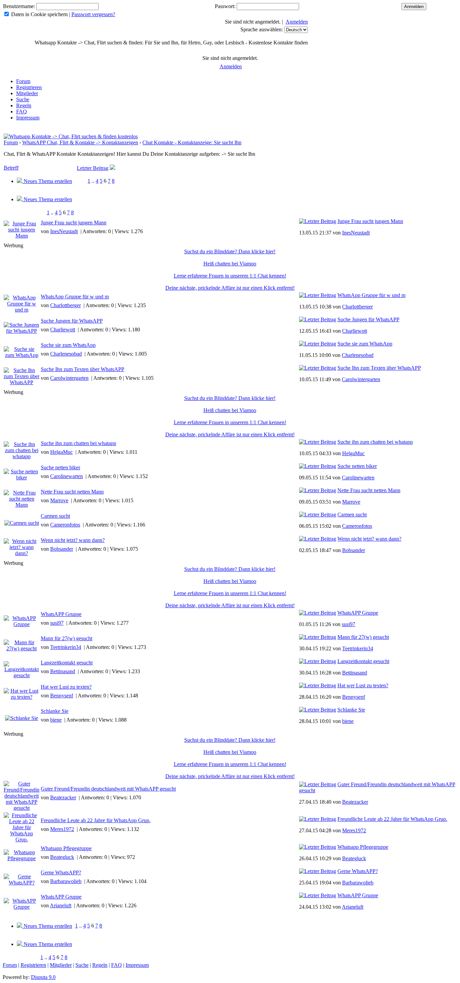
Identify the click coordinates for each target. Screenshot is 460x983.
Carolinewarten (66, 476)
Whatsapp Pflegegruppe (66, 848)
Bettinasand (62, 671)
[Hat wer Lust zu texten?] (317, 685)
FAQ (21, 111)
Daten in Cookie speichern (39, 14)
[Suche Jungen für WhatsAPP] (317, 319)
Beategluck (62, 857)
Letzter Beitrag (92, 168)
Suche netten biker (60, 467)
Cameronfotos (65, 524)
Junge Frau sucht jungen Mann (73, 222)
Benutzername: (19, 6)
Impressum (27, 117)
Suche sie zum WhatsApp (68, 345)
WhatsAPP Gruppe (61, 614)
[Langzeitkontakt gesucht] (317, 661)
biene (56, 720)
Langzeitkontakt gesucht (67, 662)
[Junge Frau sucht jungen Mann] (317, 221)
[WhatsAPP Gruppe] (317, 613)
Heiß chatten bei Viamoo (229, 263)
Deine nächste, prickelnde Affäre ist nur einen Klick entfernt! (230, 288)
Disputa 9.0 (43, 977)
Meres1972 (62, 829)
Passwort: (225, 6)
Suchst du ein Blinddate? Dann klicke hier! (229, 251)
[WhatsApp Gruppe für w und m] (317, 295)
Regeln (23, 105)
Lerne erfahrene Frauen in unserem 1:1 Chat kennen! (230, 276)
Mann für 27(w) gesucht (66, 638)
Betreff (11, 168)
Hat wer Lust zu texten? (66, 687)
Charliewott (62, 329)
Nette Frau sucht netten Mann (72, 492)
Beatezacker (63, 797)
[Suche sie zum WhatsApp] (317, 344)
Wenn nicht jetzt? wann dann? (73, 540)
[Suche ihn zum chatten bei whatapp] (317, 442)
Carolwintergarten (69, 378)
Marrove (59, 500)
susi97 (57, 623)
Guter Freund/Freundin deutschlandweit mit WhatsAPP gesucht (108, 789)
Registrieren (29, 87)
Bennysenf (61, 695)
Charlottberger (65, 305)
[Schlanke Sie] (317, 710)
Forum (23, 81)
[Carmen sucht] (317, 514)
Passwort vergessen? (93, 14)
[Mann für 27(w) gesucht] (317, 637)
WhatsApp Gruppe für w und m (75, 296)
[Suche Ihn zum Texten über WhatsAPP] (317, 368)
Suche (22, 99)
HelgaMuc (61, 452)
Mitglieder (27, 93)
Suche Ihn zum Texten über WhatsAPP (82, 369)
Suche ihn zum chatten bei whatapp (78, 443)
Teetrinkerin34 (65, 647)
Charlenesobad (66, 354)
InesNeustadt (64, 231)
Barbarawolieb (65, 881)
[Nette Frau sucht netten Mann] (317, 490)
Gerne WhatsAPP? (61, 872)
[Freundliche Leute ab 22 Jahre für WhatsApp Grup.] (317, 819)
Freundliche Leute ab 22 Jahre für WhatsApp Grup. (96, 820)
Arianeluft (60, 905)
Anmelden (297, 22)
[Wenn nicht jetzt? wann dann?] (317, 539)
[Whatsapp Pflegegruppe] (317, 847)
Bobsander (61, 549)
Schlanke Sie (54, 711)
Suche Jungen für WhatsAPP (72, 321)
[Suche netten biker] (317, 466)
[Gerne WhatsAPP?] (317, 871)
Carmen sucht (55, 516)
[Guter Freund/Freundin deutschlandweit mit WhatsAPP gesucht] (317, 784)
